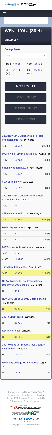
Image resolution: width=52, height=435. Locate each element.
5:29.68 (38, 64)
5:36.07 (18, 187)
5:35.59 (18, 146)
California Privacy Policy (32, 392)
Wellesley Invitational (14, 227)
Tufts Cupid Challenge (14, 267)
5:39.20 (18, 160)
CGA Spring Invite (12, 181)
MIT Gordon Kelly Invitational (18, 247)
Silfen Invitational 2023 (15, 167)
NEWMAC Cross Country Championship (24, 298)
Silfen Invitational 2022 (15, 213)
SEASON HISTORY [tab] (25, 108)
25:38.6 (38, 70)
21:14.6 (16, 70)
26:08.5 (18, 322)
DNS (16, 205)
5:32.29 (18, 173)
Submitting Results (35, 395)
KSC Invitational (11, 330)
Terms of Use (13, 395)
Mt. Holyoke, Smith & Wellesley (19, 153)
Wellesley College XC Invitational (20, 362)
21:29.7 (18, 354)
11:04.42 (18, 259)
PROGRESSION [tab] (25, 119)
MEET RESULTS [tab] (25, 86)
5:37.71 (18, 233)
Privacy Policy (14, 392)
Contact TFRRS (13, 398)
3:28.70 (16, 64)
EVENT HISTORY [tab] (25, 97)
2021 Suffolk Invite (12, 316)
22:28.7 (18, 372)
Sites (23, 395)
